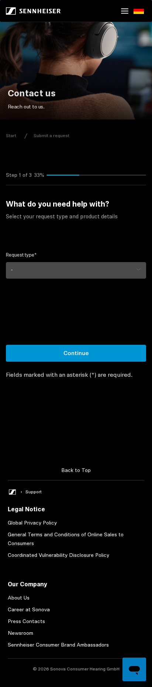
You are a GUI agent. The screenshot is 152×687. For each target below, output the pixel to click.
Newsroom (20, 633)
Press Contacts (26, 621)
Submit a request (51, 135)
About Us (19, 598)
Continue (76, 353)
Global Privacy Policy (32, 523)
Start (11, 135)
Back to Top (76, 470)
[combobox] (76, 270)
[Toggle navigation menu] (124, 11)
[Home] (33, 11)
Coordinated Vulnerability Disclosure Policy (58, 555)
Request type (21, 255)
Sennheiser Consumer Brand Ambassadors (58, 645)
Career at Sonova (29, 609)
